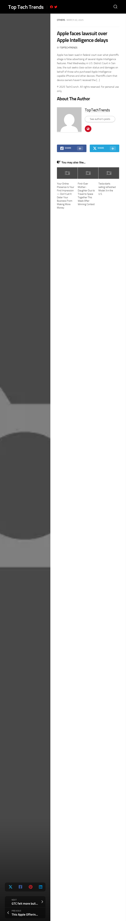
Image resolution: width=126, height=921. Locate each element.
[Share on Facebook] (20, 887)
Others (61, 20)
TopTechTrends (68, 47)
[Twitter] (55, 6)
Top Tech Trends (26, 7)
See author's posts (100, 119)
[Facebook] (51, 6)
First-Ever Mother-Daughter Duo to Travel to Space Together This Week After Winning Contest (86, 194)
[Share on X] (10, 887)
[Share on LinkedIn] (40, 887)
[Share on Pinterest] (30, 887)
